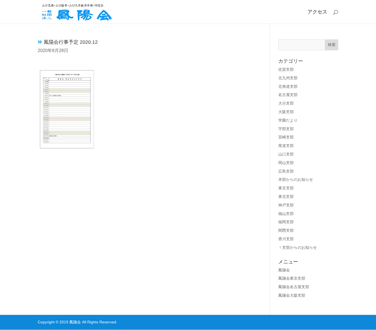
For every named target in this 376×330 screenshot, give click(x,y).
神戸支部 (286, 205)
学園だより (288, 120)
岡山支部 (286, 162)
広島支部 (286, 171)
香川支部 (286, 239)
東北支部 (286, 196)
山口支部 (286, 154)
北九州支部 (288, 78)
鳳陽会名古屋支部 (293, 287)
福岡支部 (286, 222)
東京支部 (286, 188)
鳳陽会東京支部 (291, 278)
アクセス (317, 12)
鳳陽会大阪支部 (291, 295)
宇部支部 (286, 129)
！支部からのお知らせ (297, 247)
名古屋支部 (288, 94)
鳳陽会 (284, 270)
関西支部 (286, 230)
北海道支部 (288, 86)
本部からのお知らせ (295, 179)
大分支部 (286, 103)
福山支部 (286, 213)
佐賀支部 (286, 69)
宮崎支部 (286, 137)
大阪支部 (286, 112)
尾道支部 (286, 145)
